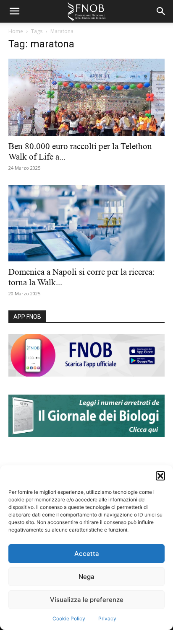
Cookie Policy (68, 618)
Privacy (107, 618)
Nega (86, 577)
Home (15, 31)
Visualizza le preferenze (86, 600)
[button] (160, 476)
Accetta (86, 554)
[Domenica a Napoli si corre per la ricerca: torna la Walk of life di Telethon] (86, 223)
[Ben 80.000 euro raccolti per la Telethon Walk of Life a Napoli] (86, 97)
